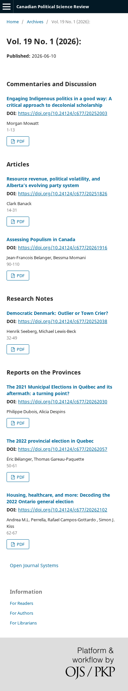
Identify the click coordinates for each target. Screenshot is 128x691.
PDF (20, 141)
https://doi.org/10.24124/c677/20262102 (62, 510)
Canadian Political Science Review (52, 7)
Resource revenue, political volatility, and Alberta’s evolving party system (53, 182)
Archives (35, 22)
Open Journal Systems (34, 565)
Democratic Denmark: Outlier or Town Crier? (57, 313)
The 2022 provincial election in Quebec (50, 441)
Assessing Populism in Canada (41, 239)
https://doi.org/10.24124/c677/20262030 (62, 401)
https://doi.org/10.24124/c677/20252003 (62, 113)
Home (13, 22)
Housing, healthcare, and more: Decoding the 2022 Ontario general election (58, 498)
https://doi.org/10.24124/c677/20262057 (62, 449)
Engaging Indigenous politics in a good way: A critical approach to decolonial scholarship (59, 101)
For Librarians (23, 623)
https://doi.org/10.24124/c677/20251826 (62, 193)
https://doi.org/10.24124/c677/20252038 (62, 321)
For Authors (21, 613)
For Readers (21, 603)
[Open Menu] (6, 6)
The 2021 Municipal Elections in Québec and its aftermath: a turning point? (59, 390)
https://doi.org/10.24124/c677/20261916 (62, 247)
